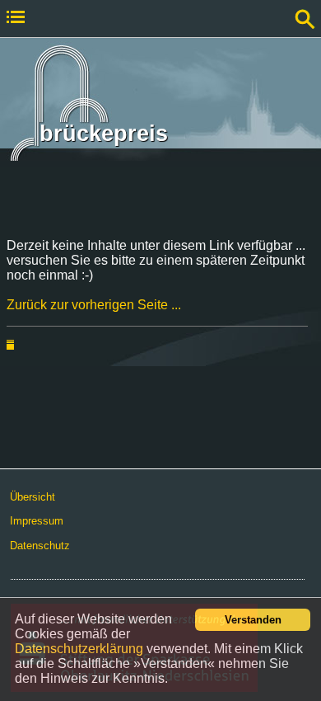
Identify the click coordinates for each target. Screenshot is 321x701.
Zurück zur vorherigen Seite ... (94, 305)
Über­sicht (32, 497)
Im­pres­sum (36, 521)
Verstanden (253, 620)
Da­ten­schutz (40, 545)
